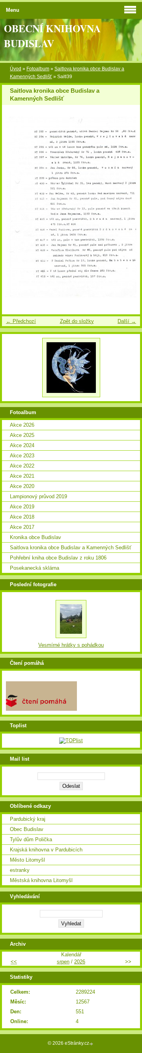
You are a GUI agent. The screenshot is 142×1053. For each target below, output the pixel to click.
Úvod (15, 68)
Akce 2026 (22, 425)
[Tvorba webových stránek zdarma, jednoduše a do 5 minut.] (92, 1044)
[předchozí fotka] (15, 207)
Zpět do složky (77, 321)
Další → (127, 321)
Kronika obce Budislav (35, 537)
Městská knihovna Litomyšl (41, 880)
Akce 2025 (22, 435)
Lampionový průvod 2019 (38, 496)
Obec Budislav (26, 829)
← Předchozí (21, 321)
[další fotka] (127, 207)
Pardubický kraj (27, 819)
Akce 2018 (22, 517)
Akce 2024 (22, 445)
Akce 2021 (22, 476)
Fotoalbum (37, 68)
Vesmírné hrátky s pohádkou (71, 645)
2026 (79, 962)
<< (14, 962)
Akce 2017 (22, 527)
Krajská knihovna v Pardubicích (46, 850)
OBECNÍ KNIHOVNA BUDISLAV (52, 36)
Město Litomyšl (27, 860)
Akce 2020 (22, 486)
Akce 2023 (22, 456)
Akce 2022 (22, 466)
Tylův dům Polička (31, 839)
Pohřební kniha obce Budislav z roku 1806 (58, 558)
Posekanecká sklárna (34, 568)
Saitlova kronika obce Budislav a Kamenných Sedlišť (70, 547)
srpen (63, 962)
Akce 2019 (22, 507)
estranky (20, 870)
